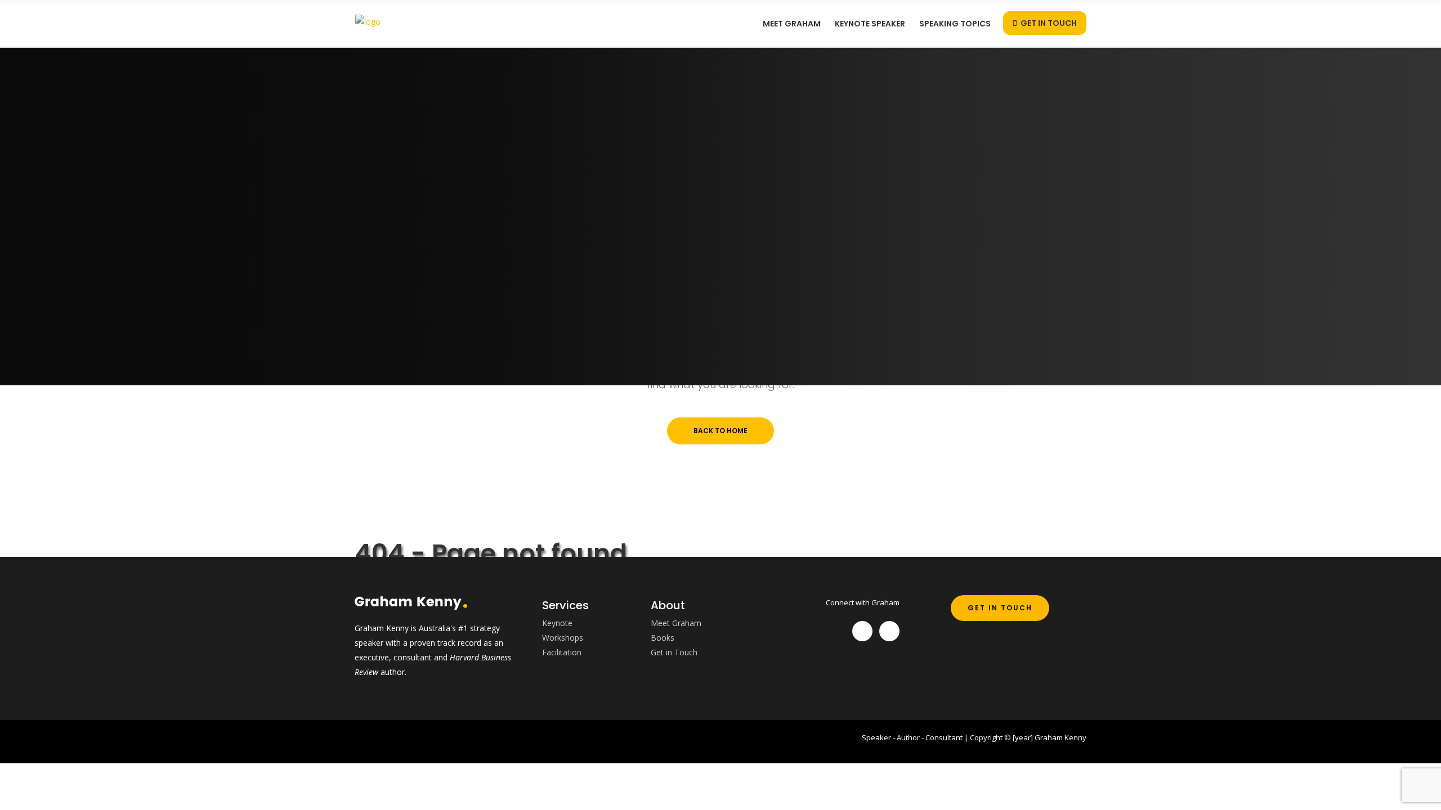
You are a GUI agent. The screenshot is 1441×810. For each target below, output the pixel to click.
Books (662, 637)
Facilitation (561, 652)
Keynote (557, 623)
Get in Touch (674, 652)
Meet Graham (676, 623)
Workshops (562, 637)
